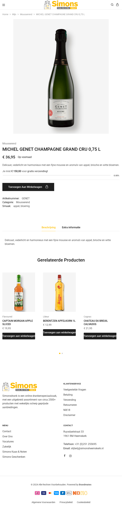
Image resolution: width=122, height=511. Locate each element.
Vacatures (8, 441)
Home (5, 14)
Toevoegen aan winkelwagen (25, 186)
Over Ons (7, 436)
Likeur (46, 316)
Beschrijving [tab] (49, 227)
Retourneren (70, 404)
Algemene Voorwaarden (43, 502)
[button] (18, 336)
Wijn (14, 14)
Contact (6, 431)
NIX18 (66, 410)
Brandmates (85, 484)
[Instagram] (70, 456)
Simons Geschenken (13, 456)
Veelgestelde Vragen (74, 389)
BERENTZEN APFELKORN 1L (59, 320)
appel (16, 206)
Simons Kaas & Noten (14, 451)
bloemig (25, 206)
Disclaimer (69, 415)
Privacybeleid (66, 502)
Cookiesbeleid (83, 502)
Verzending (69, 399)
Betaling (68, 394)
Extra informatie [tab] (71, 227)
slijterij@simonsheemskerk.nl (87, 448)
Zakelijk (6, 446)
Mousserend (26, 14)
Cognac (87, 316)
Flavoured (7, 316)
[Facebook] (65, 456)
